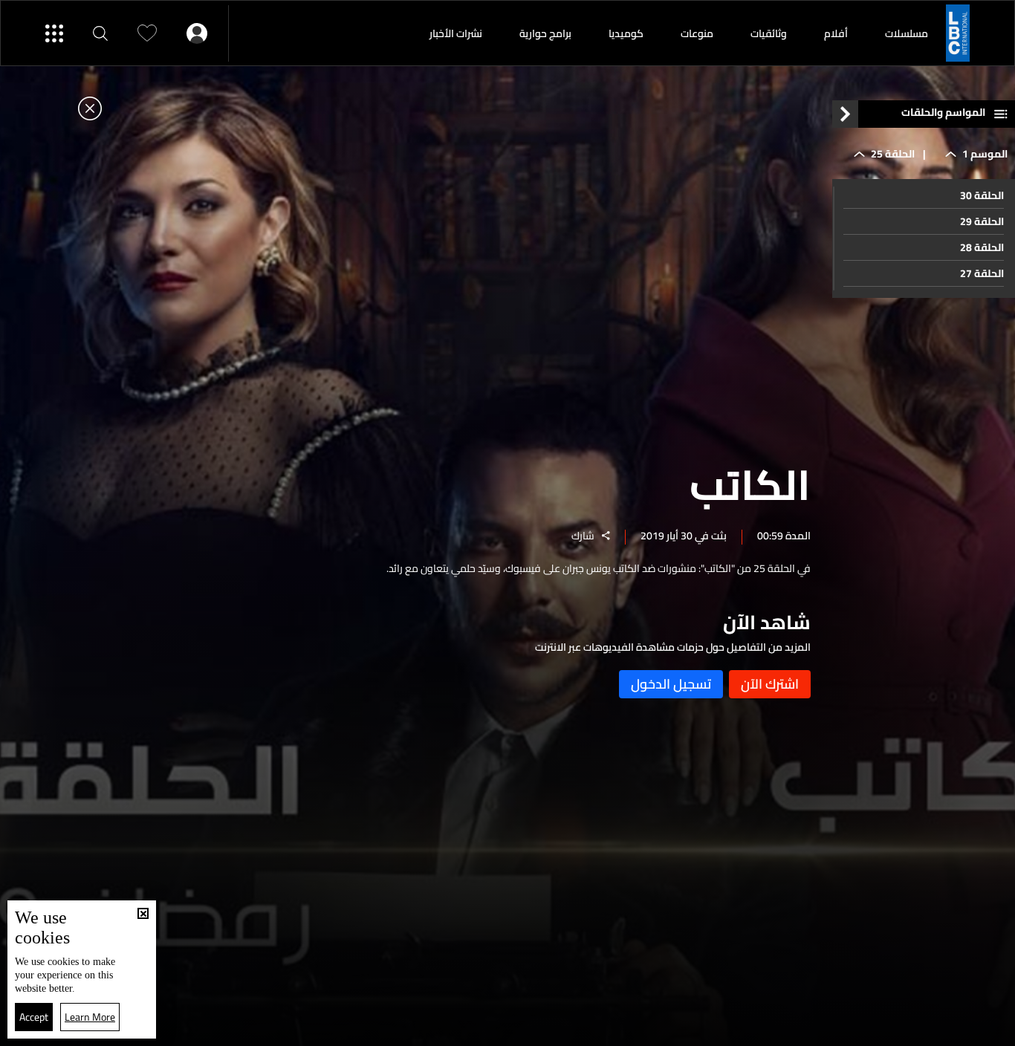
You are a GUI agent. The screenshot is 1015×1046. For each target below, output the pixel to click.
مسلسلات (906, 33)
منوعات (697, 33)
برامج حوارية (545, 33)
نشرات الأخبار (455, 33)
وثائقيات (768, 33)
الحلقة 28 (982, 247)
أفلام (836, 33)
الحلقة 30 (982, 195)
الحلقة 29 (982, 221)
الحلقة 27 (982, 273)
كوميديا (626, 33)
